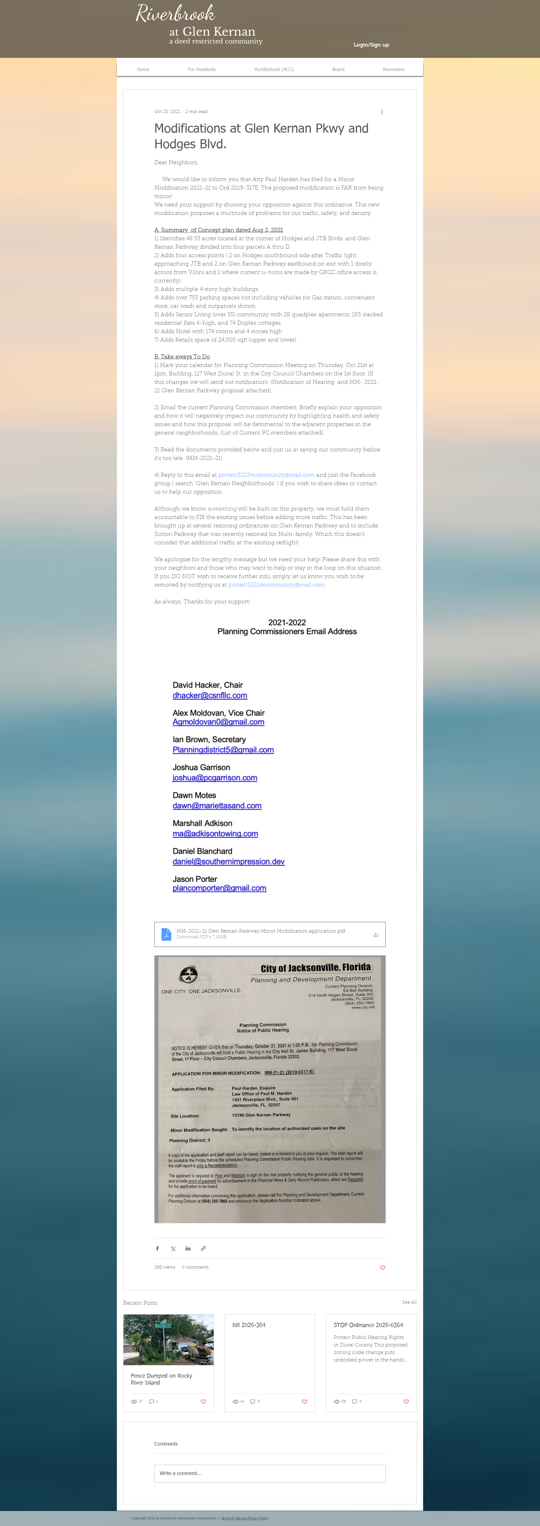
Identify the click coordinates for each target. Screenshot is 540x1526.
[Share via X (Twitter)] (173, 1248)
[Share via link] (203, 1248)
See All (409, 1302)
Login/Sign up (371, 45)
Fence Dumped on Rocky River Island (161, 1379)
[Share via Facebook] (157, 1248)
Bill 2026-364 (249, 1325)
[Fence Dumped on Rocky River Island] (168, 1340)
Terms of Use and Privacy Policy (244, 1518)
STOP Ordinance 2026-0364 (368, 1325)
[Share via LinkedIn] (188, 1248)
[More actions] (382, 112)
